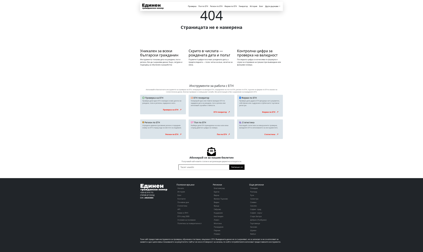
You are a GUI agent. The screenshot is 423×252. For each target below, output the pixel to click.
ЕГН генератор (220, 112)
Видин (216, 202)
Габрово (217, 209)
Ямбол (253, 234)
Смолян (253, 206)
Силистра (254, 199)
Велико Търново (221, 199)
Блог (261, 6)
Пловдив (254, 188)
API (178, 209)
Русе (252, 195)
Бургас (217, 192)
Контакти (181, 199)
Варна (216, 195)
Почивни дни (183, 202)
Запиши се (237, 167)
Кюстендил (218, 216)
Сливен (253, 202)
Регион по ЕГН (216, 6)
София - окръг (256, 213)
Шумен (253, 230)
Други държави (272, 6)
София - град (255, 209)
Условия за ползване (186, 220)
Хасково (253, 227)
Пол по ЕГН (203, 6)
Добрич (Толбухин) (258, 220)
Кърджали (218, 213)
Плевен (217, 234)
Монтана (218, 223)
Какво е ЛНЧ (182, 213)
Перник (217, 230)
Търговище (255, 223)
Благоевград (219, 188)
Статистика (270, 134)
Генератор (243, 6)
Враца (216, 206)
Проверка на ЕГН (171, 110)
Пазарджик (218, 227)
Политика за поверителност (189, 223)
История (253, 6)
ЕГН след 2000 (183, 216)
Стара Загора (256, 216)
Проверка (192, 6)
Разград (253, 192)
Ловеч (216, 220)
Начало (180, 188)
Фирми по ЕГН (230, 6)
